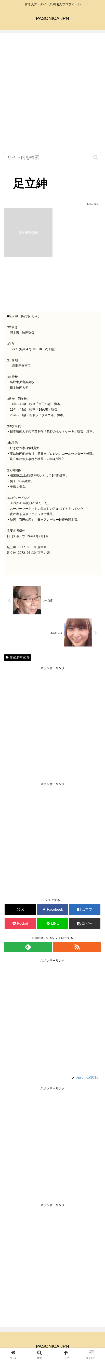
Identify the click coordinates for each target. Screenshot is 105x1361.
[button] (95, 157)
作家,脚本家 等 (20, 657)
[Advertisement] (52, 93)
